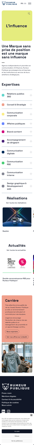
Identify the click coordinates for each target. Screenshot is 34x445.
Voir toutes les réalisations (16, 203)
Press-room (7, 393)
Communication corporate (15, 114)
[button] (31, 415)
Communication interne (15, 174)
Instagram (8, 411)
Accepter (17, 431)
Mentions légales (9, 396)
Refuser (17, 436)
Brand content (14, 131)
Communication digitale (15, 152)
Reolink (6, 231)
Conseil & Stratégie (16, 104)
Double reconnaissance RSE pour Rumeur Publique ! (16, 279)
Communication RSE (15, 163)
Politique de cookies (10, 402)
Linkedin (3, 411)
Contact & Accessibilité (11, 399)
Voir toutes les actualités (16, 250)
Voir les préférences (17, 441)
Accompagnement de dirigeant (16, 141)
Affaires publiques (16, 123)
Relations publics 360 (15, 95)
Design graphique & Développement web (16, 186)
